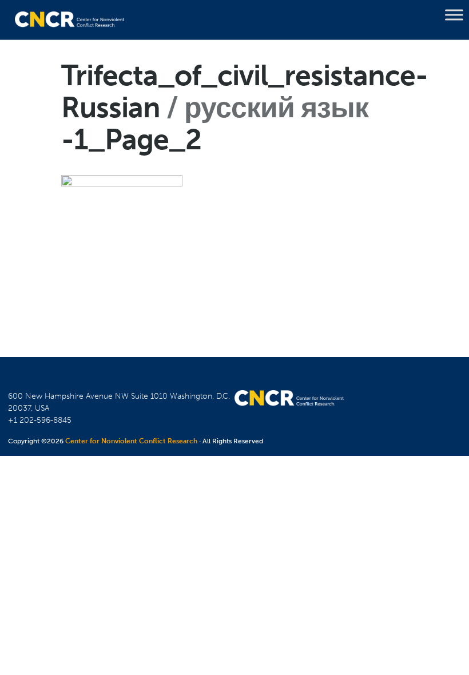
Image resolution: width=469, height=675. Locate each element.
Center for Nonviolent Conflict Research (131, 441)
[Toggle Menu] (454, 15)
